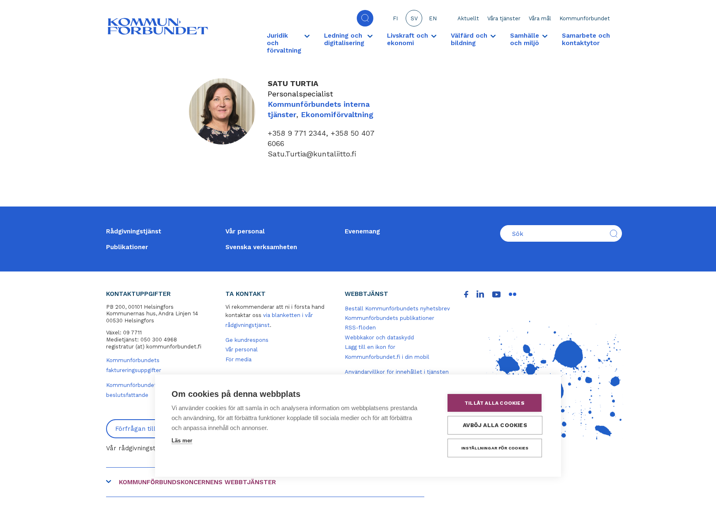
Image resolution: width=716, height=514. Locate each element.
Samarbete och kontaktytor (586, 39)
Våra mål (540, 18)
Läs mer (182, 440)
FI (395, 18)
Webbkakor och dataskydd (379, 337)
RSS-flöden (360, 327)
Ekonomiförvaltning (337, 114)
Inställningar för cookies (495, 448)
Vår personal (245, 231)
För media (238, 359)
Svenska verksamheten (261, 247)
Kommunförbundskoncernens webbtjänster (197, 482)
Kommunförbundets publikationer (389, 318)
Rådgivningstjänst (133, 231)
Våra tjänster (503, 18)
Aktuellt (468, 18)
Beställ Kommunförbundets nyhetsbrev (397, 308)
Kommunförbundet (584, 18)
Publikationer (127, 247)
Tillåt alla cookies (494, 403)
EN (433, 18)
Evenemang (362, 231)
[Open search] (365, 18)
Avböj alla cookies (495, 425)
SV (414, 18)
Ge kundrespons (246, 340)
